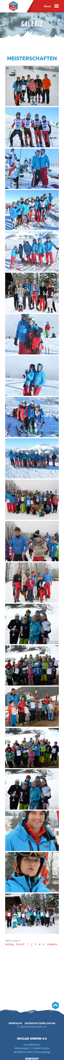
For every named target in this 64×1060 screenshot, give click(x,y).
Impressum (15, 1023)
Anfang (9, 944)
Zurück (20, 944)
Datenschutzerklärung (40, 1023)
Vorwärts (52, 944)
